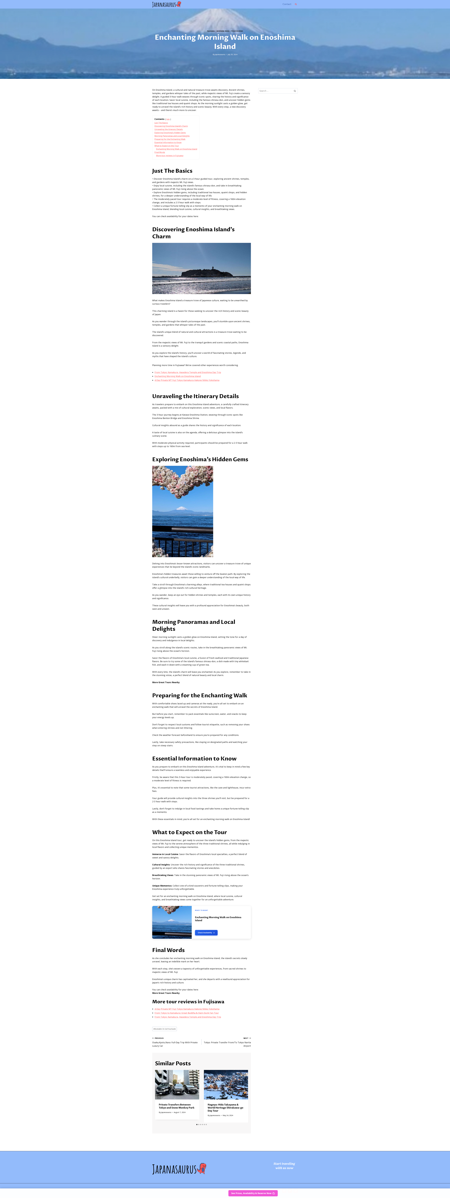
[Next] (244, 1096)
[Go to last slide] (159, 1096)
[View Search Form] (296, 4)
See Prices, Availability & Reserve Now (251, 1193)
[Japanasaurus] (166, 4)
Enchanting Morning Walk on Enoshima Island (178, 376)
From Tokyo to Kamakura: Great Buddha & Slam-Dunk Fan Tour (187, 1012)
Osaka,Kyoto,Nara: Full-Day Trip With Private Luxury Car (175, 1042)
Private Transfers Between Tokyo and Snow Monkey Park (176, 1106)
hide (168, 119)
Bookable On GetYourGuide (164, 1029)
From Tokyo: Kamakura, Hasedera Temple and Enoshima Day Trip (188, 372)
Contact (287, 4)
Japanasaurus (220, 54)
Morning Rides (223, 31)
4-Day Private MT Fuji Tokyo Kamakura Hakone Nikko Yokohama (187, 380)
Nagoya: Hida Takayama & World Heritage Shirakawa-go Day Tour (225, 1107)
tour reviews (237, 31)
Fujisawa (211, 31)
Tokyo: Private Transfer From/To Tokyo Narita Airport (227, 1042)
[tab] (196, 1124)
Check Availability (205, 933)
